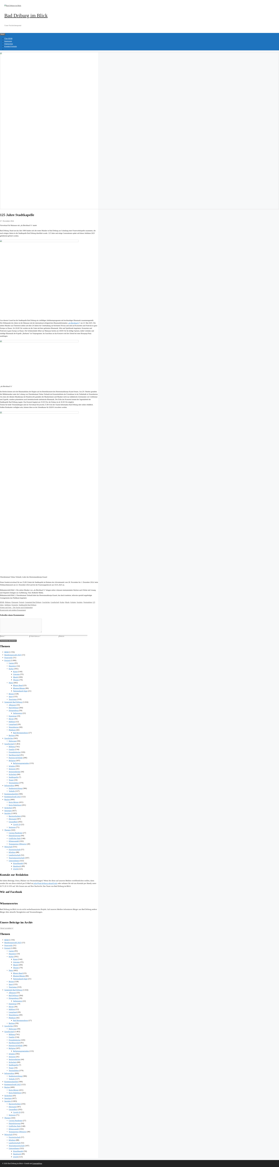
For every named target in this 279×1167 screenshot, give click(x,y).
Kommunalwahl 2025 (12, 797)
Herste (11, 719)
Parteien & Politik (15, 758)
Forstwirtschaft (14, 850)
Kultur (62, 602)
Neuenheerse (14, 727)
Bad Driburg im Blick (26, 15)
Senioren (12, 769)
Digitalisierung (14, 836)
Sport (11, 697)
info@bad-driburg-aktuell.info (45, 883)
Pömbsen (12, 730)
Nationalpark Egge (20, 691)
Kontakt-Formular (10, 46)
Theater (16, 680)
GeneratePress (37, 1163)
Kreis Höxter (14, 802)
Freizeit (21, 602)
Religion (12, 761)
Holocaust (13, 741)
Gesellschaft (55, 602)
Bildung (8, 602)
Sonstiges (8, 811)
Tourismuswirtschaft (17, 858)
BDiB (2, 602)
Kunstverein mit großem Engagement (13, 610)
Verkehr (12, 791)
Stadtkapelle (13, 777)
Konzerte (15, 605)
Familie (11, 749)
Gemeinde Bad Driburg (33, 602)
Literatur (16, 674)
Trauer (11, 780)
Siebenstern (17, 713)
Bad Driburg (13, 708)
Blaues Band (18, 685)
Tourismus (13, 699)
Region (7, 799)
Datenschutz (8, 44)
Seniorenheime (14, 772)
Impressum (8, 41)
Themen (7, 830)
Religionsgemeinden (21, 763)
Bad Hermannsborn (20, 733)
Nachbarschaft (14, 755)
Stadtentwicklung (15, 788)
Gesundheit (13, 822)
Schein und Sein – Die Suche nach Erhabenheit (16, 607)
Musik (67, 602)
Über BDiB (8, 38)
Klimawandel (14, 841)
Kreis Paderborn (15, 805)
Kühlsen (12, 722)
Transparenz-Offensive (17, 844)
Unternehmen (14, 861)
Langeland (13, 724)
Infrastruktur (9, 786)
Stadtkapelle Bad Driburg (27, 605)
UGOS (15, 869)
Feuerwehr (8, 658)
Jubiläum (7, 605)
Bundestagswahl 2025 (12, 655)
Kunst (15, 672)
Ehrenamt (14, 602)
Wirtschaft (8, 847)
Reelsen (12, 735)
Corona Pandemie (15, 833)
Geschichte (46, 602)
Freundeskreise (14, 752)
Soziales (79, 602)
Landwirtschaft (14, 855)
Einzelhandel (18, 863)
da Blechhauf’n (74, 323)
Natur (11, 683)
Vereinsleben (87, 602)
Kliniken (12, 852)
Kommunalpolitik (11, 794)
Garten (11, 663)
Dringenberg (14, 710)
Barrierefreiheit (15, 816)
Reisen (11, 694)
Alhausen (12, 705)
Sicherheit (13, 774)
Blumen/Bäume (19, 688)
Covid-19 (16, 824)
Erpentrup (12, 716)
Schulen (73, 602)
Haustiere (12, 666)
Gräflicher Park (15, 838)
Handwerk (17, 866)
